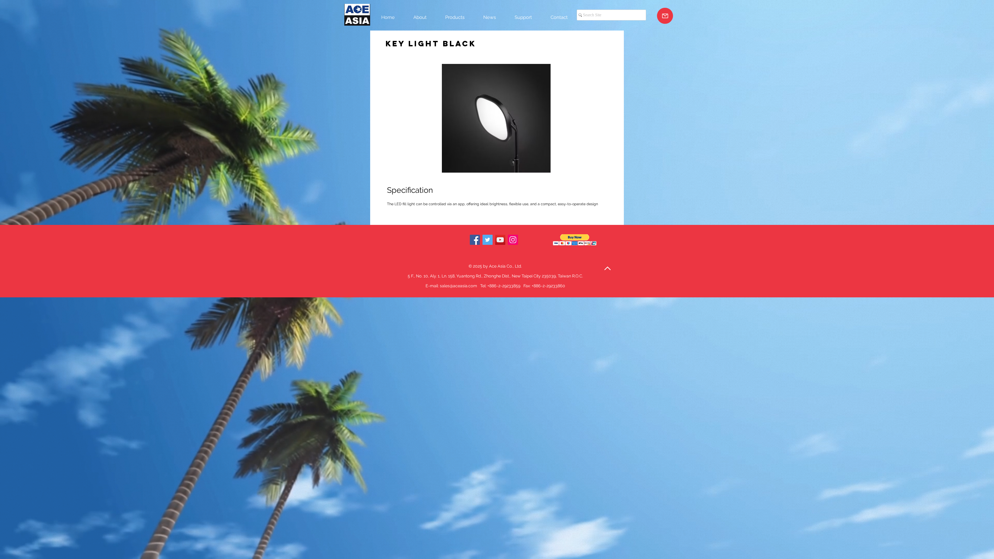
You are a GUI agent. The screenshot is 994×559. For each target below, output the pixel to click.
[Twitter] (488, 240)
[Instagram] (513, 240)
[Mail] (665, 16)
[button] (575, 240)
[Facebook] (475, 240)
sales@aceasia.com (458, 285)
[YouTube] (500, 240)
